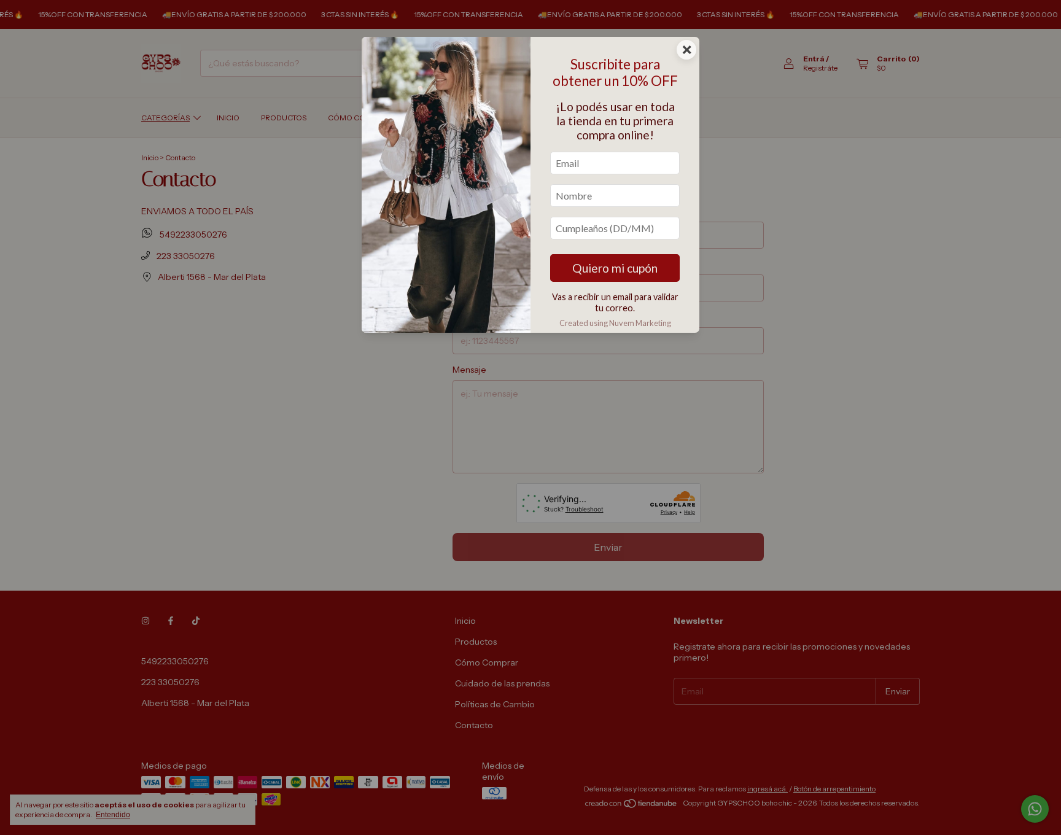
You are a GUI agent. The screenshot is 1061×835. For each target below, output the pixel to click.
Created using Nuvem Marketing (615, 323)
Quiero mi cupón (615, 268)
